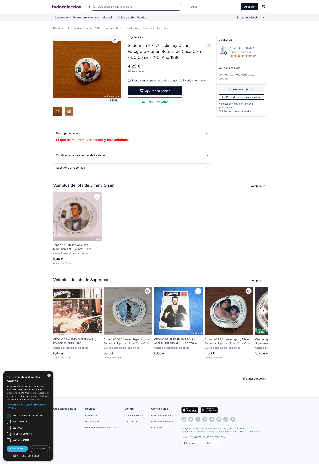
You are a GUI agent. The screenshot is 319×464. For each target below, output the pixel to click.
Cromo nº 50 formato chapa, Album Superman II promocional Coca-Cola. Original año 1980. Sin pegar (127, 341)
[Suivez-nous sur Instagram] (183, 419)
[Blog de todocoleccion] (232, 419)
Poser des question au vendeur (243, 97)
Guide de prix (126, 17)
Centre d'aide (159, 408)
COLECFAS (226, 39)
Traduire (138, 37)
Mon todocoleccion (247, 17)
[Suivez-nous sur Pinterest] (211, 419)
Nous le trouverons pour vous (100, 427)
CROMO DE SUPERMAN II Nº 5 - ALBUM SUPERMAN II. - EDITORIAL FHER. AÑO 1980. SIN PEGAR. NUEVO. (178, 341)
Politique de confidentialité (221, 431)
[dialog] (28, 416)
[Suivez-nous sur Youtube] (218, 419)
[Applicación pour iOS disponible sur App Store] (190, 409)
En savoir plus (34, 399)
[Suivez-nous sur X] (204, 419)
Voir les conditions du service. (235, 111)
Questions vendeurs (162, 415)
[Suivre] (115, 40)
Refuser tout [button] (40, 448)
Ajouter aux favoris (243, 89)
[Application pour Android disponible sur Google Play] (209, 409)
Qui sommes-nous (65, 408)
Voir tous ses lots (229, 67)
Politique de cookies (249, 431)
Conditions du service (193, 431)
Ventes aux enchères (86, 17)
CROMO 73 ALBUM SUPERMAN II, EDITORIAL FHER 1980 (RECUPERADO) (74, 341)
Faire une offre (157, 102)
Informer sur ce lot (254, 378)
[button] (132, 133)
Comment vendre (133, 415)
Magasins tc (131, 421)
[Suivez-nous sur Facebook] (197, 419)
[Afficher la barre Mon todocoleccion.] (264, 17)
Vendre (141, 17)
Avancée (192, 6)
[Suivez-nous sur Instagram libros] (190, 419)
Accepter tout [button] (17, 448)
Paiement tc (91, 415)
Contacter (156, 427)
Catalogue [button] (61, 17)
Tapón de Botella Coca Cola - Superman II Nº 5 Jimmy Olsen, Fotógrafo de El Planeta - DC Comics (76, 247)
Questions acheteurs (162, 421)
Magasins (109, 17)
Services (90, 408)
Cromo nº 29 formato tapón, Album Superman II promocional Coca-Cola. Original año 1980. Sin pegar (228, 341)
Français (191, 443)
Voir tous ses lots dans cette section (236, 76)
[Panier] (264, 6)
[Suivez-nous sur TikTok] (225, 419)
